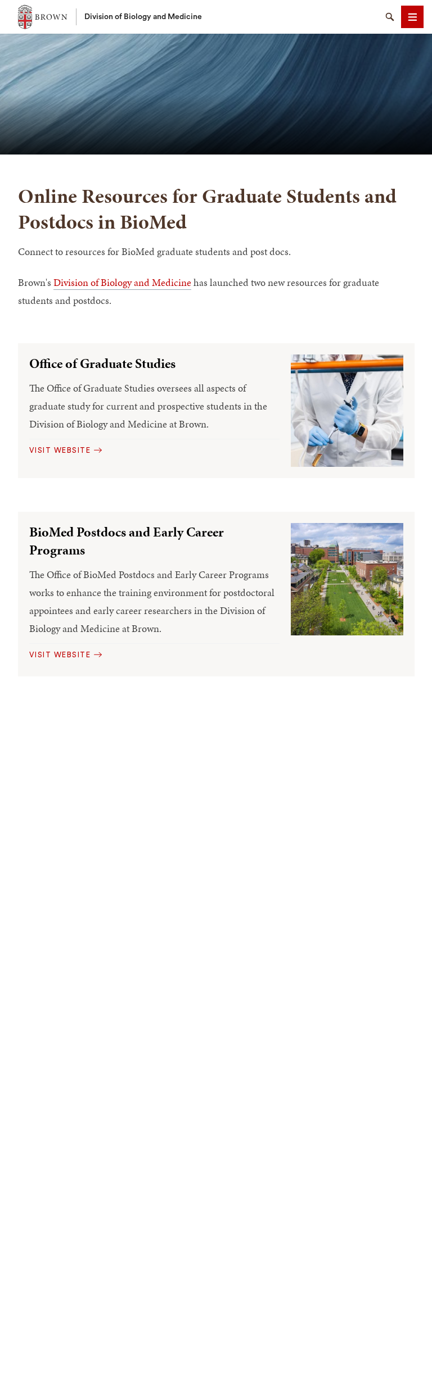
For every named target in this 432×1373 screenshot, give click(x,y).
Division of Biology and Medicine (143, 17)
